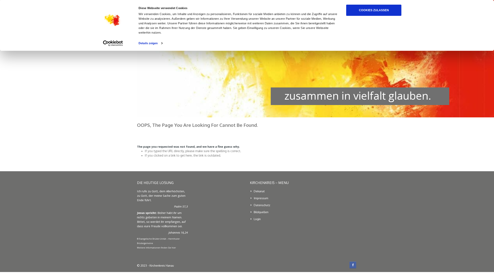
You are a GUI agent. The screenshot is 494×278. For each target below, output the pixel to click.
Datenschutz (262, 205)
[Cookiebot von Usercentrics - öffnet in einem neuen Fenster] (113, 43)
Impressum (261, 198)
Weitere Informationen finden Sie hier (156, 247)
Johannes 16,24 (178, 232)
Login (257, 219)
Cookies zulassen (374, 10)
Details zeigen (148, 43)
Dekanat (259, 191)
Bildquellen (261, 212)
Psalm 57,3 (181, 206)
